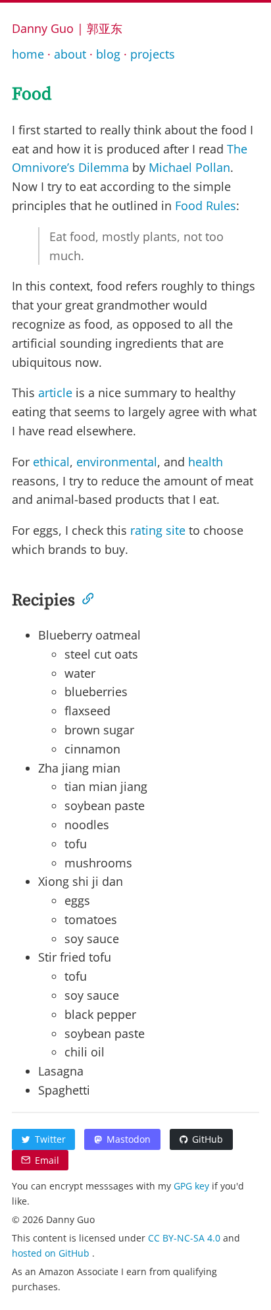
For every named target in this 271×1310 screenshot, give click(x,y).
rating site (157, 530)
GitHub (207, 1139)
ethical (51, 462)
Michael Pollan (189, 167)
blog (108, 54)
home (28, 54)
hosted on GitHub (52, 1253)
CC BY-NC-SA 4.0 (185, 1238)
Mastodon (129, 1139)
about (70, 54)
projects (152, 54)
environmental (116, 462)
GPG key (193, 1186)
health (205, 462)
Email (47, 1160)
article (55, 392)
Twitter (50, 1139)
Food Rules (205, 205)
